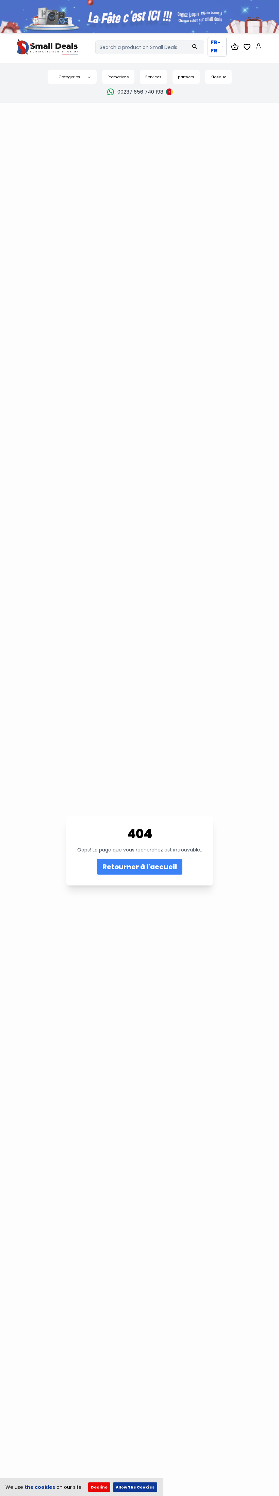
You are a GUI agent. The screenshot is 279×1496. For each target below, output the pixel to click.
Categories (69, 77)
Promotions (118, 77)
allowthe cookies (135, 1487)
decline (99, 1487)
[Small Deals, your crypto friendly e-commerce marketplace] (56, 47)
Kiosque (218, 77)
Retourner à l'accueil (139, 867)
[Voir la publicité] (139, 16)
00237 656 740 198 (140, 91)
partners (186, 77)
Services (153, 77)
